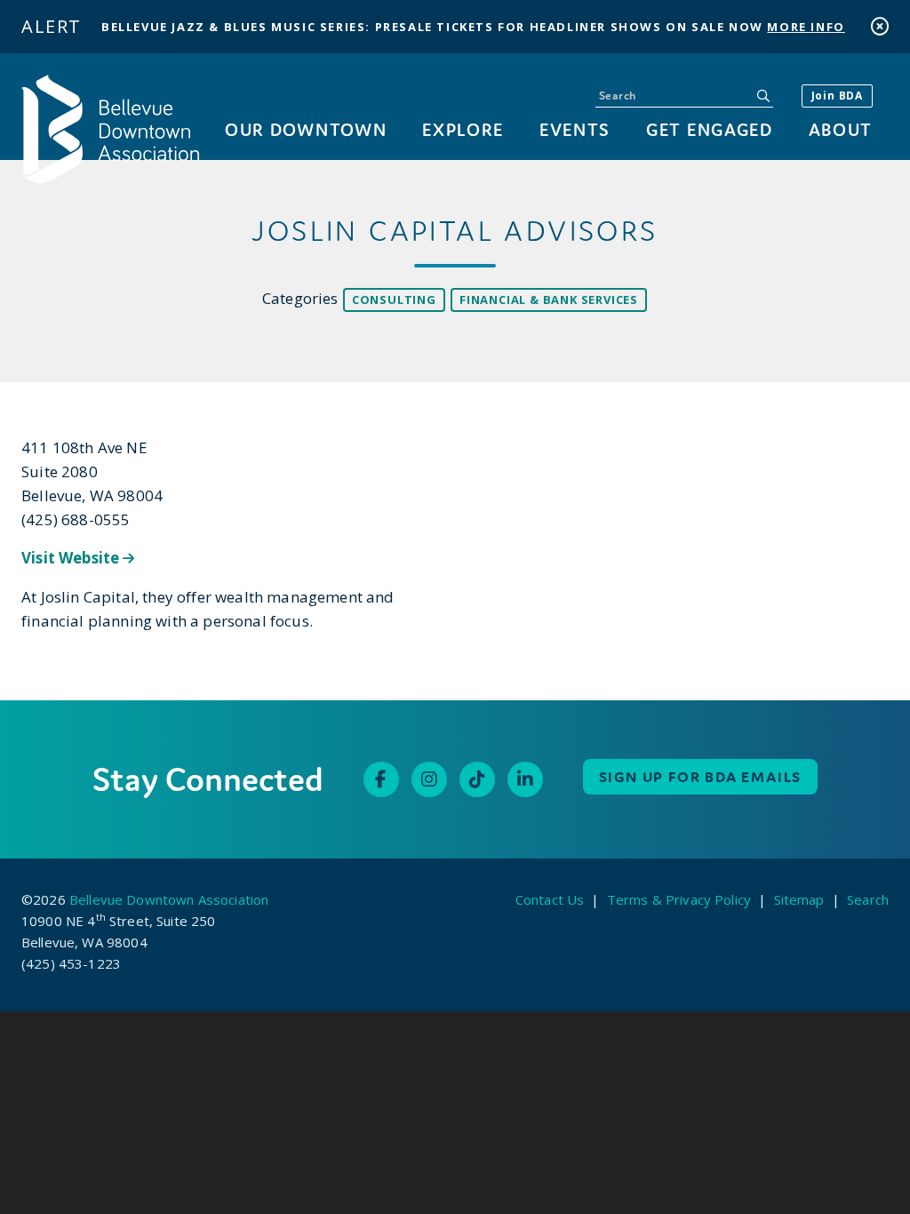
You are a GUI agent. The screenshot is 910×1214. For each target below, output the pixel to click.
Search (868, 899)
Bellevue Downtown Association (168, 899)
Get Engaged (709, 129)
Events (575, 129)
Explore (463, 129)
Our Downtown (306, 129)
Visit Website (72, 557)
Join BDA (837, 95)
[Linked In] (525, 779)
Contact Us (550, 899)
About (841, 129)
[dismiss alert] (880, 26)
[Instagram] (429, 779)
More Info (805, 27)
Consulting (394, 299)
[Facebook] (381, 779)
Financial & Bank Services (548, 299)
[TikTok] (477, 779)
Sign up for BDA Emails (700, 777)
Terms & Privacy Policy (679, 899)
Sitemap (799, 899)
